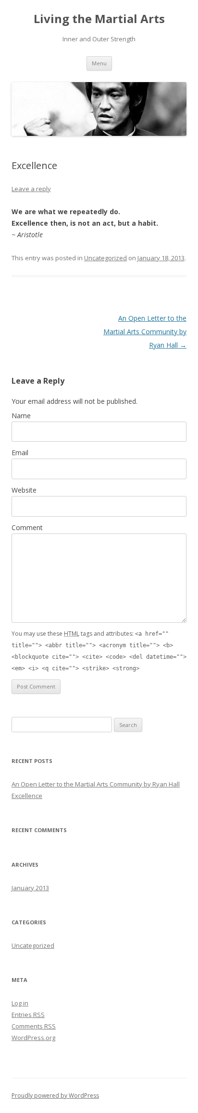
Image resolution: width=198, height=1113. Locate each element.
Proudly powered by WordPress (55, 1095)
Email (20, 452)
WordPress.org (33, 1037)
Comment (27, 527)
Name (21, 415)
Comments (34, 1026)
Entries (28, 1014)
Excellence (27, 795)
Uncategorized (105, 258)
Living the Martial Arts (99, 19)
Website (24, 490)
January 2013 (30, 887)
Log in (20, 1003)
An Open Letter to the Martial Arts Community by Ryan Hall (144, 332)
